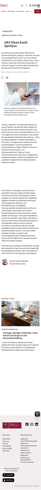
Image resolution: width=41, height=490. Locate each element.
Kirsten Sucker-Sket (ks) (18, 261)
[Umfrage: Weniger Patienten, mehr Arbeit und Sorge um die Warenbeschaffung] (20, 313)
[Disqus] (20, 383)
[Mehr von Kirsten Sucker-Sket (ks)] (5, 262)
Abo (37, 11)
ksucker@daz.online (17, 263)
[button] (3, 5)
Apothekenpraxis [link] (7, 31)
